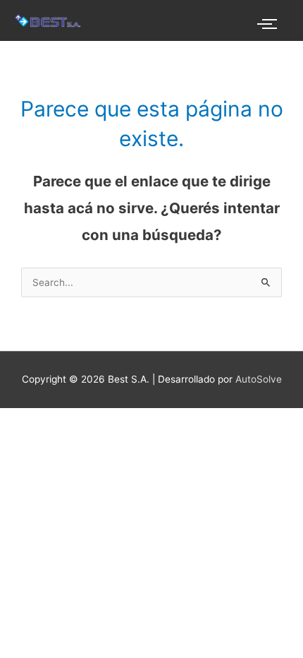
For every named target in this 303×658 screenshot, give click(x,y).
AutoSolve (258, 379)
